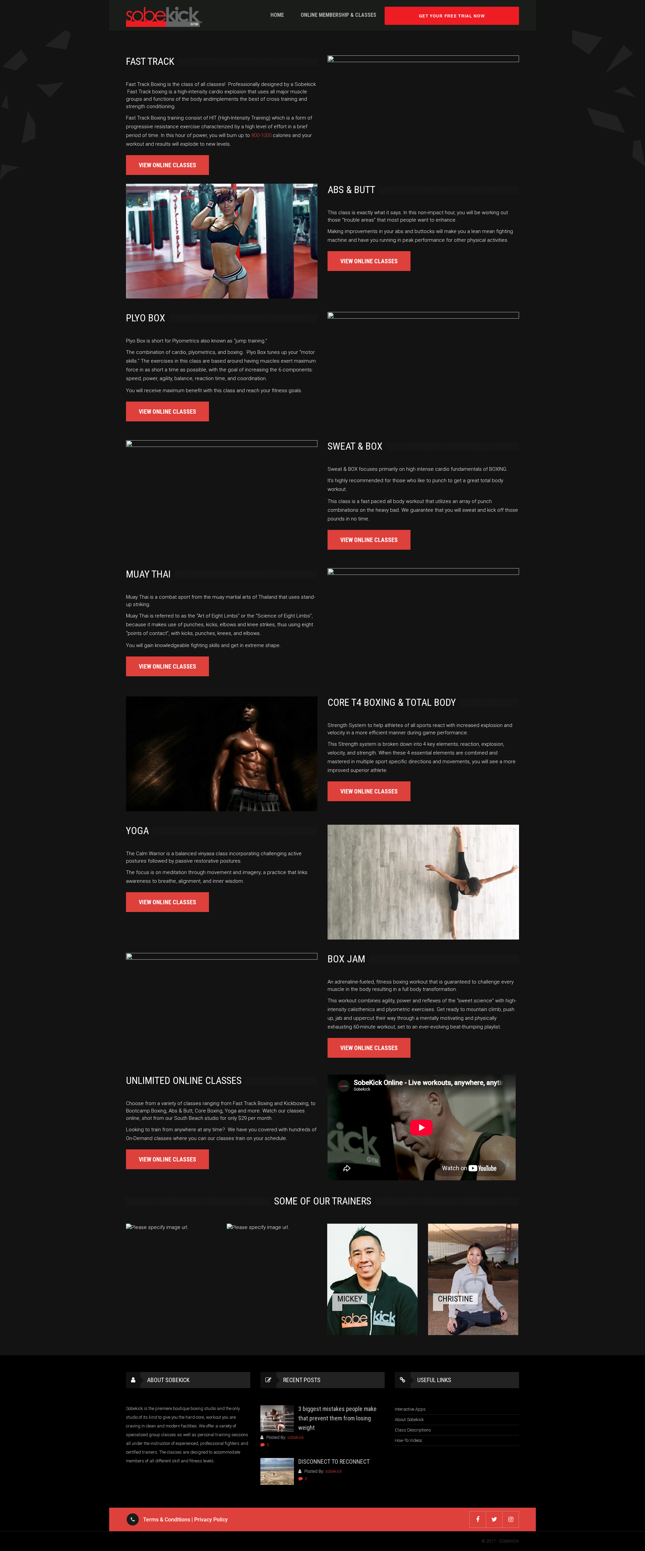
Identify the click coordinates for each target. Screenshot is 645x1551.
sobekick (295, 1437)
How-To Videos (408, 1440)
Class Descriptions (413, 1429)
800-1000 (261, 135)
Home (277, 15)
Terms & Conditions (166, 1519)
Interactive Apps (410, 1409)
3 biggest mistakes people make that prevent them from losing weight (337, 1418)
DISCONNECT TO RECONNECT (334, 1461)
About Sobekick (409, 1419)
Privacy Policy (211, 1519)
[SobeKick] (164, 17)
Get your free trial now (452, 16)
